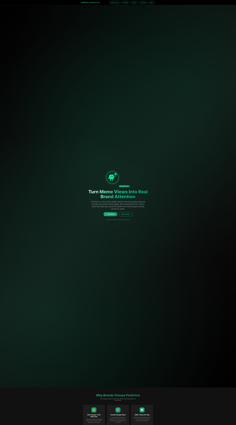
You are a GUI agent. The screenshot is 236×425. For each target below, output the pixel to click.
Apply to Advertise (127, 219)
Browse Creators (115, 2)
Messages (125, 2)
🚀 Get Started (110, 214)
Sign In (151, 2)
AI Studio (134, 2)
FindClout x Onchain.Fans (90, 2)
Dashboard (143, 2)
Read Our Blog (125, 214)
